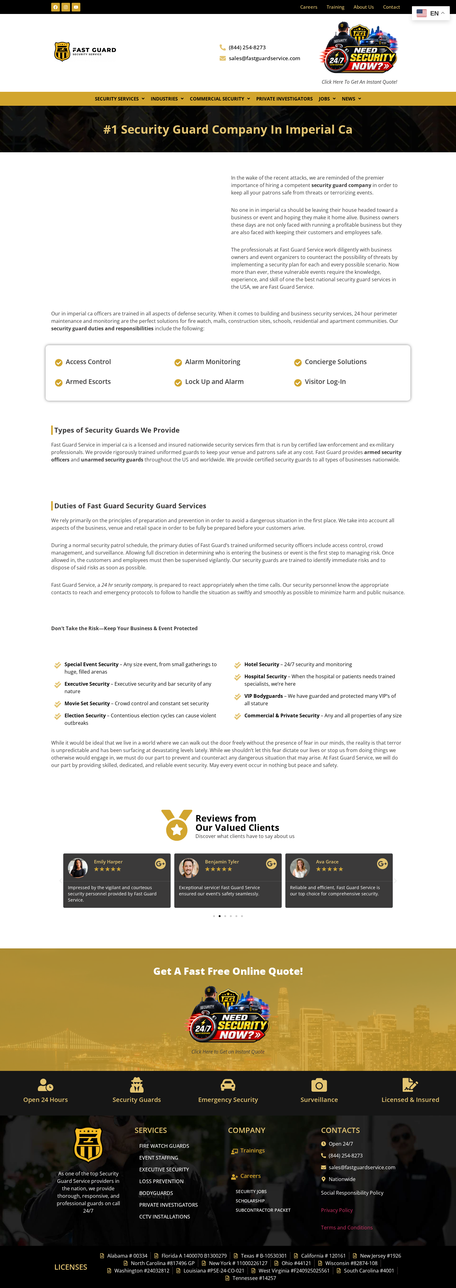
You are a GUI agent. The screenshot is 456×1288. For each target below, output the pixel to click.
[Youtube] (76, 7)
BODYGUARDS (156, 1193)
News (348, 99)
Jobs (324, 99)
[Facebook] (55, 7)
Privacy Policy (337, 1210)
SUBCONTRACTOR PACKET (263, 1210)
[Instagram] (65, 7)
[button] (120, 99)
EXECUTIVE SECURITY (164, 1169)
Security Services (117, 99)
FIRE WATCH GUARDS (164, 1146)
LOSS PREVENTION (161, 1181)
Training (335, 7)
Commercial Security (217, 99)
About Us (364, 7)
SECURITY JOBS (251, 1191)
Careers (308, 7)
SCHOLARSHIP (250, 1201)
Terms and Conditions (347, 1227)
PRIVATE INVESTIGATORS (168, 1204)
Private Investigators (284, 99)
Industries (164, 99)
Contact (391, 7)
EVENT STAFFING (158, 1157)
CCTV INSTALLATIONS (164, 1216)
